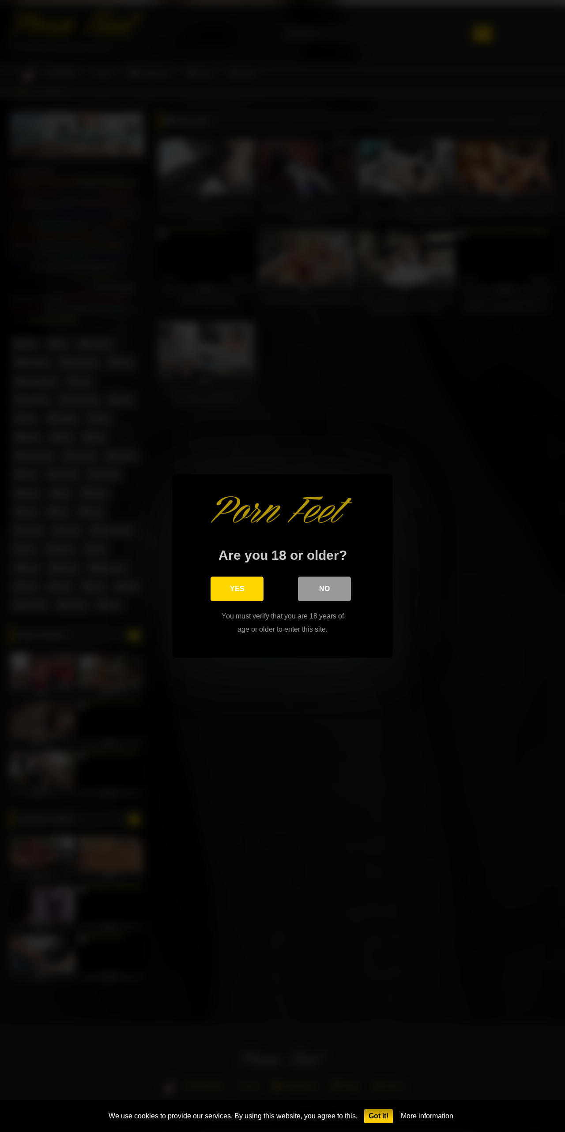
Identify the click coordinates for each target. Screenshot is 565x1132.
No (324, 588)
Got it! (378, 1116)
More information (427, 1116)
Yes (237, 588)
